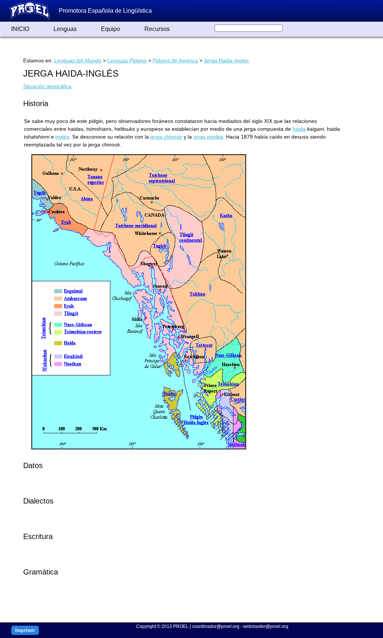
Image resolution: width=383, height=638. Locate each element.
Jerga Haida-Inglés (226, 61)
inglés (62, 137)
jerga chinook (166, 137)
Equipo (110, 29)
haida (299, 129)
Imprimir (25, 630)
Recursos (157, 29)
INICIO (20, 29)
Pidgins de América (175, 61)
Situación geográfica (47, 86)
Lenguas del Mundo (77, 61)
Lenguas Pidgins (127, 61)
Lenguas (65, 29)
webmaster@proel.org (265, 626)
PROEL (181, 626)
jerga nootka (208, 137)
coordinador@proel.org (215, 626)
